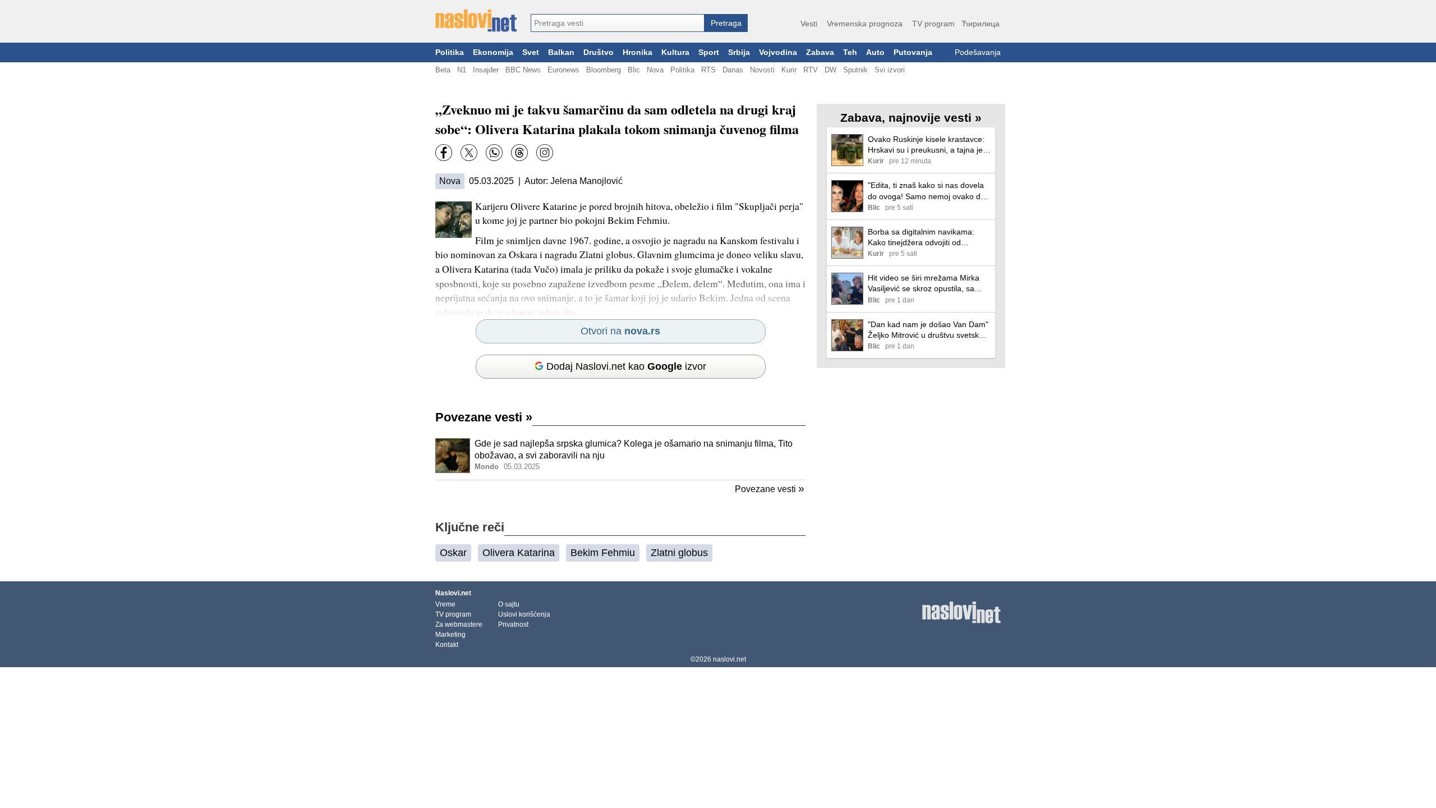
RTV (810, 70)
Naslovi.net (453, 593)
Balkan (561, 52)
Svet (530, 52)
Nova (655, 70)
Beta (442, 70)
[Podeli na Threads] (519, 152)
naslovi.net (729, 659)
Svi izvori (890, 70)
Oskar (453, 552)
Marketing (450, 635)
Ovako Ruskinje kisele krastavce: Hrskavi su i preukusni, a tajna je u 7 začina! (928, 145)
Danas (732, 70)
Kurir (789, 70)
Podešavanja (978, 52)
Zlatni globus (679, 552)
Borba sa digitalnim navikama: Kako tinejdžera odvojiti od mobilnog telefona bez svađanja (924, 237)
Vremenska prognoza (865, 23)
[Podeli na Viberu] (494, 152)
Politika (449, 52)
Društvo (598, 52)
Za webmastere (458, 624)
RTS (708, 70)
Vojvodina (778, 52)
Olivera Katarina (518, 552)
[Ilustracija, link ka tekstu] (452, 456)
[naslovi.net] (476, 21)
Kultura (675, 52)
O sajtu (508, 604)
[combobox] (618, 23)
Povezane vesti (483, 417)
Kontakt (446, 645)
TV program (933, 23)
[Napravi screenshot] (544, 152)
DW (830, 70)
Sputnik (855, 70)
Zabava (820, 52)
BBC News (523, 70)
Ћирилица (980, 23)
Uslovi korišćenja (524, 614)
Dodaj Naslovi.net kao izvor (626, 366)
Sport (708, 52)
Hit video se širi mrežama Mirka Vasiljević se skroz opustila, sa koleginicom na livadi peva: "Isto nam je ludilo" (924, 283)
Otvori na (620, 331)
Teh (850, 52)
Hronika (637, 52)
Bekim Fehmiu (602, 552)
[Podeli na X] (469, 152)
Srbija (739, 52)
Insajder (486, 70)
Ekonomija (493, 52)
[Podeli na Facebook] (443, 152)
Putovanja (913, 52)
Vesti (808, 23)
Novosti (762, 70)
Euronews (563, 70)
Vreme (445, 604)
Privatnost (513, 624)
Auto (875, 52)
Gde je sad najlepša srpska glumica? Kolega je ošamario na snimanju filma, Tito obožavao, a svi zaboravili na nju (634, 449)
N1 (461, 70)
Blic (634, 70)
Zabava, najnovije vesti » (911, 117)
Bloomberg (603, 70)
